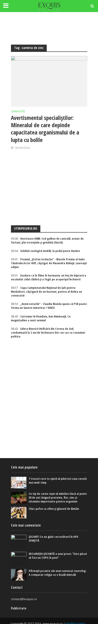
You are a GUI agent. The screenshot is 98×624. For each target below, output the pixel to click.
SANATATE (18, 111)
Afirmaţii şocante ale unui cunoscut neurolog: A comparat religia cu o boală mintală (57, 573)
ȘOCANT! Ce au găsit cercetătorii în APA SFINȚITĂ (53, 539)
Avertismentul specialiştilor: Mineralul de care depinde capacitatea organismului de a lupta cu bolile (45, 128)
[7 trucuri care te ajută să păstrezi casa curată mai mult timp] (19, 482)
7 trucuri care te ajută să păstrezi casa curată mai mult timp (58, 480)
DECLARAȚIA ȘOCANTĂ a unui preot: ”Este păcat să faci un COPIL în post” (58, 556)
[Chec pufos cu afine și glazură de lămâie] (19, 512)
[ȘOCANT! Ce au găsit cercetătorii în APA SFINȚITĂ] (19, 541)
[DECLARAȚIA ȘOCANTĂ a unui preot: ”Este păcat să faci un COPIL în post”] (19, 559)
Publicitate (18, 608)
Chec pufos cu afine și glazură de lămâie (54, 509)
